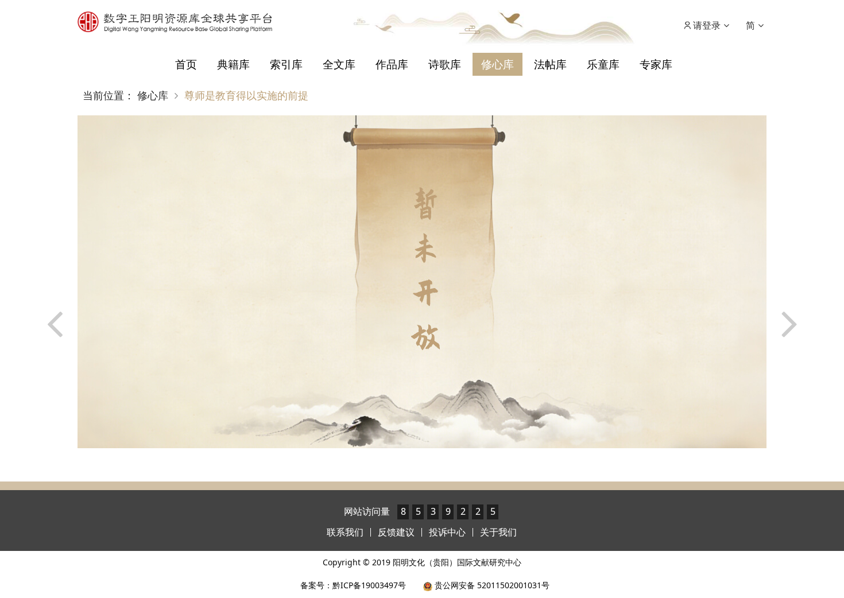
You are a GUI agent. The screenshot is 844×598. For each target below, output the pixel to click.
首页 (186, 64)
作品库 (391, 64)
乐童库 (603, 64)
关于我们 (498, 532)
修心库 (497, 64)
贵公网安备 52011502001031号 (490, 585)
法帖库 (550, 64)
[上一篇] (54, 278)
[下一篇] (789, 278)
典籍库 (233, 64)
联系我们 (345, 532)
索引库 (286, 64)
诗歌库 (444, 64)
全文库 (339, 64)
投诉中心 (447, 532)
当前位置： (108, 95)
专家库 (656, 64)
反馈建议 (396, 532)
